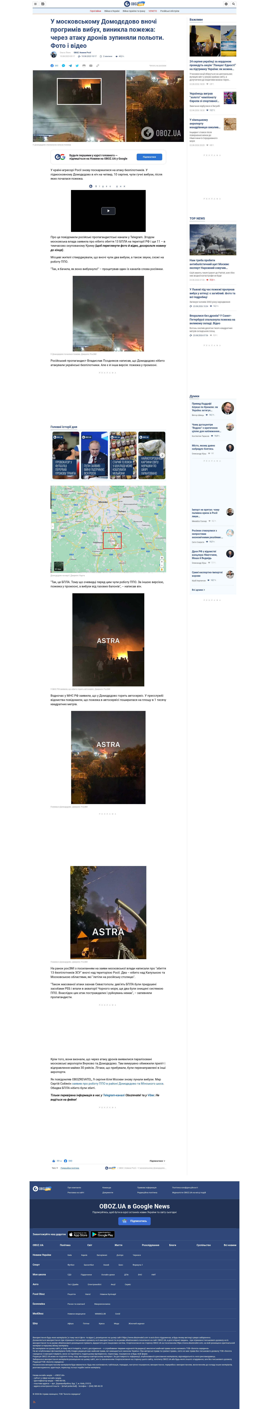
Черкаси (137, 1255)
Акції (113, 1284)
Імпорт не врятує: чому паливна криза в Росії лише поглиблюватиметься (205, 513)
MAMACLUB (100, 1314)
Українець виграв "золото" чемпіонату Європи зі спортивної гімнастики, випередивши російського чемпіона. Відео (204, 97)
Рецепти (72, 1294)
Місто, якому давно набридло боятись (203, 447)
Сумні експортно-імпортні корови (207, 574)
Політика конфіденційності (185, 1187)
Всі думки (197, 589)
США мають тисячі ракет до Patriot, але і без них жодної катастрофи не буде (212, 274)
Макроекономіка (102, 1304)
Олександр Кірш (199, 454)
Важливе (196, 19)
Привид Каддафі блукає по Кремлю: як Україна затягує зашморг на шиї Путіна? (205, 407)
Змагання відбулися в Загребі (205, 106)
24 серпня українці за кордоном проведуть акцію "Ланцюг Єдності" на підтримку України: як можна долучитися (213, 65)
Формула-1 (138, 1265)
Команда (106, 1187)
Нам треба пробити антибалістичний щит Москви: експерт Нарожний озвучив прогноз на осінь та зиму (209, 264)
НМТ (153, 1274)
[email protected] (69, 1386)
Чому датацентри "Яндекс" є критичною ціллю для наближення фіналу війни (205, 428)
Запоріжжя (102, 1255)
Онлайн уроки (108, 1274)
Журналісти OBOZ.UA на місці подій (189, 1192)
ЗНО (140, 1274)
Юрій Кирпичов (199, 581)
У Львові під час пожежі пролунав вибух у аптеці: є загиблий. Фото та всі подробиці (212, 293)
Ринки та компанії (76, 1304)
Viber (151, 1095)
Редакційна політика (70, 1168)
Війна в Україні (111, 11)
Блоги (172, 1245)
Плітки (86, 1323)
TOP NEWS (197, 218)
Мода (116, 1323)
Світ (89, 1245)
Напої (87, 1294)
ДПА (126, 1274)
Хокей (106, 1265)
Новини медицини (76, 1314)
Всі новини (230, 1245)
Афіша (70, 1323)
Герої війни (95, 11)
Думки (194, 396)
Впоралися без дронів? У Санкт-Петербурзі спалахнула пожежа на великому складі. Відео (212, 319)
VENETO (153, 11)
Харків (84, 1255)
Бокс (121, 1265)
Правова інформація (146, 1187)
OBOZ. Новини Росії (82, 53)
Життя (118, 1245)
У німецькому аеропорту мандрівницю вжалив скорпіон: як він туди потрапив (204, 123)
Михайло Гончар (199, 521)
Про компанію (74, 1187)
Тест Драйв (73, 1284)
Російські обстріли (169, 11)
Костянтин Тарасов (200, 436)
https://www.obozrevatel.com (135, 1337)
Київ (70, 1255)
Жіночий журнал (136, 1323)
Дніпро (120, 1255)
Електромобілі (94, 1284)
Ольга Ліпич (65, 53)
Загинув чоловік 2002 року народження (210, 302)
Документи (107, 1192)
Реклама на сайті (76, 1192)
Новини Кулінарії (108, 1294)
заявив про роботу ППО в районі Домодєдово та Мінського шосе (117, 1083)
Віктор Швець (198, 415)
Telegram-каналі (114, 1095)
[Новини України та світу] (110, 1169)
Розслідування (150, 1245)
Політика (65, 1245)
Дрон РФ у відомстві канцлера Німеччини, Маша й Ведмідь (204, 555)
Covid (117, 1314)
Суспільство (204, 1245)
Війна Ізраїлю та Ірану (134, 11)
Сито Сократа (198, 542)
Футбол (71, 1265)
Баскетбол (89, 1265)
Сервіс (128, 1284)
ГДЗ (69, 1274)
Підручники (86, 1274)
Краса (101, 1323)
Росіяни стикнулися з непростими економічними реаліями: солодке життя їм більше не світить (207, 534)
